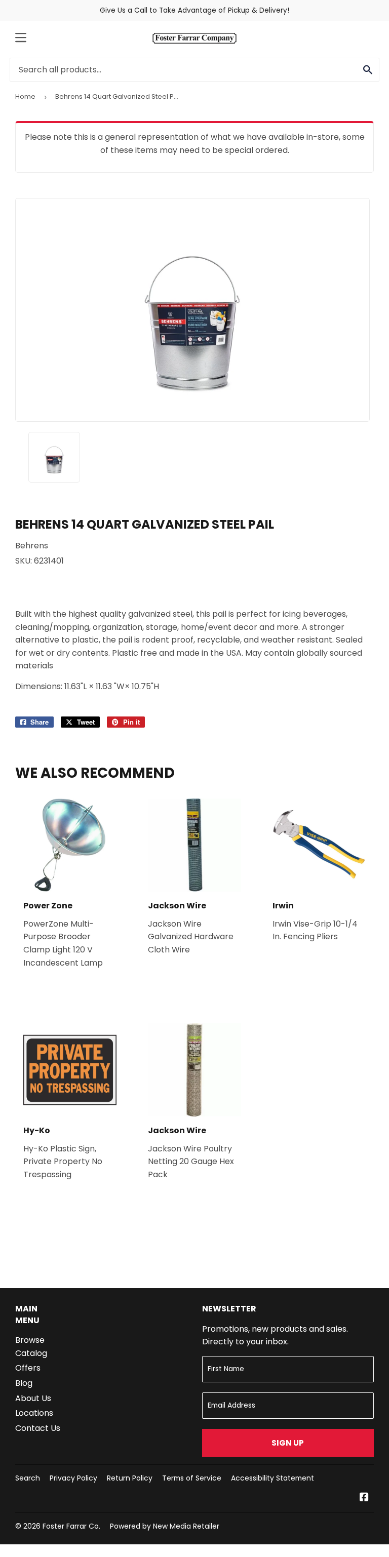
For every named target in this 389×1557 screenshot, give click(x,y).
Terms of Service (191, 1478)
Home (25, 96)
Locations (34, 1413)
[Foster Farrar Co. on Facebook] (364, 1498)
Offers (28, 1368)
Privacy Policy (73, 1478)
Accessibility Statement (272, 1478)
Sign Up (287, 1443)
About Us (33, 1398)
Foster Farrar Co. (71, 1526)
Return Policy (129, 1478)
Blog (23, 1383)
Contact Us (37, 1428)
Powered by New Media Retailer (164, 1526)
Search (27, 1478)
